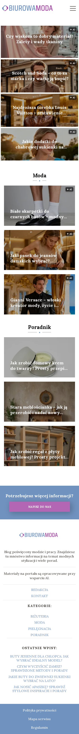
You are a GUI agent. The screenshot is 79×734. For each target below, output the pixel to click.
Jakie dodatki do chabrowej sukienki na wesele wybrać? (40, 144)
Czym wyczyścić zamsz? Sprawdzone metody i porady (39, 668)
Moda (39, 175)
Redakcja (39, 590)
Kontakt (39, 596)
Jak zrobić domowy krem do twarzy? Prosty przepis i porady (38, 365)
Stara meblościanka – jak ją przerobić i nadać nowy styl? (38, 409)
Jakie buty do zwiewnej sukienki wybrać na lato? (39, 679)
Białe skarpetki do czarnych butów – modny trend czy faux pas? (37, 214)
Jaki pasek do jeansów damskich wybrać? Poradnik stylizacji (33, 258)
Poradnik (39, 327)
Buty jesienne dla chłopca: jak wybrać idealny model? (39, 658)
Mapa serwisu (39, 719)
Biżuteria (40, 616)
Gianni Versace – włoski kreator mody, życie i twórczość (35, 302)
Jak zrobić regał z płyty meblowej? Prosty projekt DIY (37, 454)
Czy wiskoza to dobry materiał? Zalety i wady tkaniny (39, 38)
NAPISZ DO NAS (39, 507)
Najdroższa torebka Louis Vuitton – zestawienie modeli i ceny (39, 110)
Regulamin (39, 727)
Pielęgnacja (39, 629)
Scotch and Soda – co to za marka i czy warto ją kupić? (39, 75)
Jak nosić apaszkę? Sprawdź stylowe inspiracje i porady (39, 689)
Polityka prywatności (39, 710)
